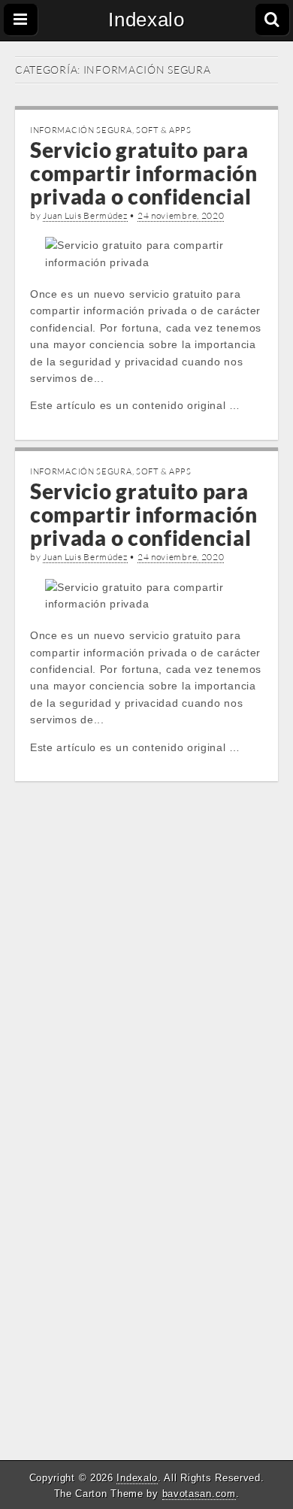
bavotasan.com (199, 1493)
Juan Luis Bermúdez (85, 215)
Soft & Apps (164, 130)
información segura (81, 130)
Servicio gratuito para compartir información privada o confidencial (144, 173)
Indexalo (146, 19)
